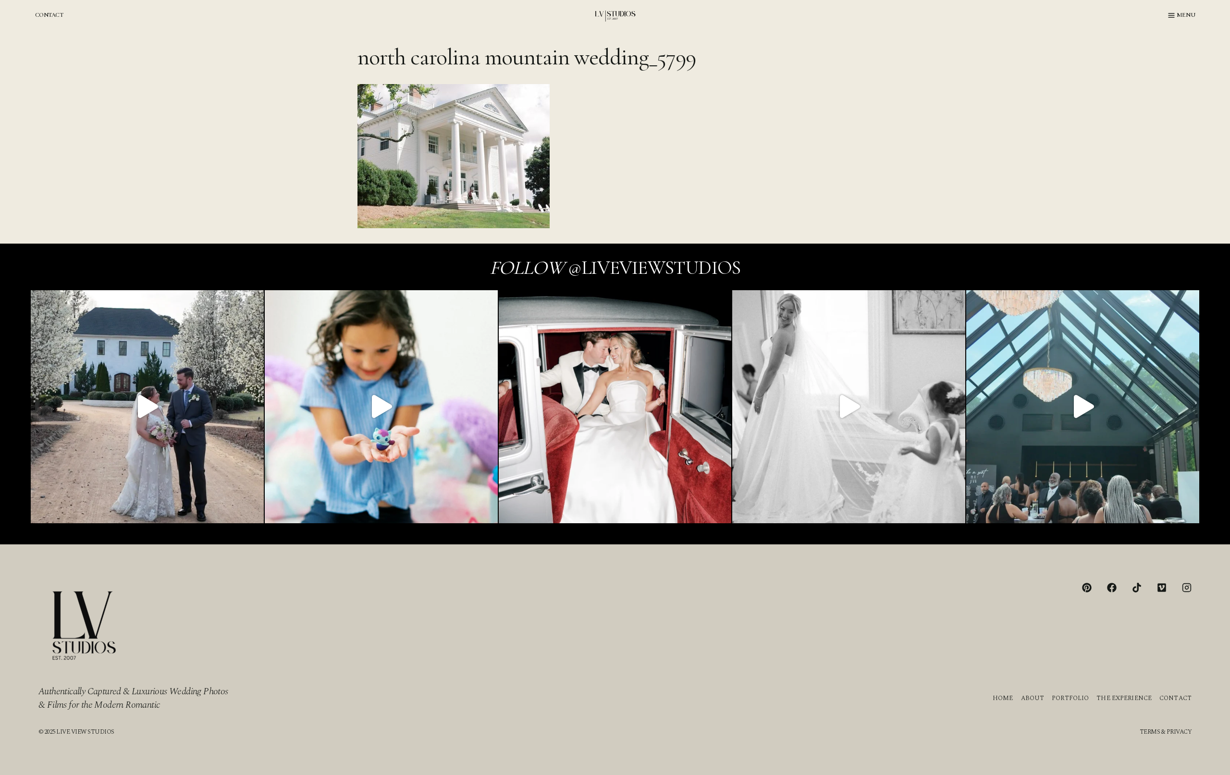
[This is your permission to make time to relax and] (147, 406)
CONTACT (49, 15)
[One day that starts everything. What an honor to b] (848, 406)
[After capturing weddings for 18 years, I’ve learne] (1082, 406)
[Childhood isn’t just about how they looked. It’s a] (381, 406)
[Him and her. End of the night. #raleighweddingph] (615, 406)
